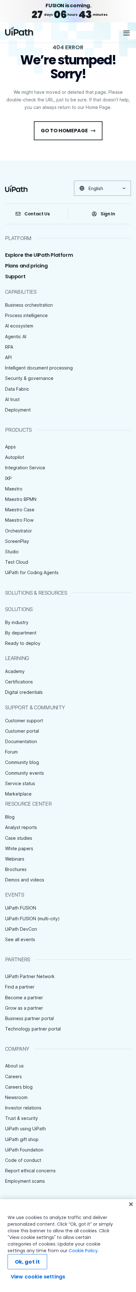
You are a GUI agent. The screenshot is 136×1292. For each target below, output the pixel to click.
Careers (13, 1076)
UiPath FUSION (20, 907)
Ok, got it (27, 1261)
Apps (10, 446)
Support (15, 276)
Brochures (16, 869)
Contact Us (37, 214)
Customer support (24, 720)
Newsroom (16, 1097)
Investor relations (23, 1107)
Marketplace (18, 793)
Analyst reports (21, 827)
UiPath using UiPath (25, 1128)
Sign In (108, 214)
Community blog (22, 762)
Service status (20, 783)
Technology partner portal (33, 1028)
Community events (24, 773)
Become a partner (24, 997)
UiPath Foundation (24, 1149)
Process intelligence (26, 315)
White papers (19, 848)
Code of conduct (23, 1160)
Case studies (18, 838)
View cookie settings (38, 1276)
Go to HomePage (64, 130)
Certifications (19, 681)
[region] (68, 1245)
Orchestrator (18, 530)
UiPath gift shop (22, 1139)
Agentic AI (15, 336)
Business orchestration (29, 305)
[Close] (131, 1204)
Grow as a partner (24, 1008)
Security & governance (29, 378)
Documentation (21, 741)
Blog (10, 817)
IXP (8, 478)
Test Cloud (16, 562)
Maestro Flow (19, 520)
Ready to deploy (22, 643)
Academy (15, 671)
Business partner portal (29, 1018)
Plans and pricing (26, 265)
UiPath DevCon (21, 929)
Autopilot (14, 457)
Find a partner (19, 986)
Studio (12, 551)
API (8, 357)
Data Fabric (17, 389)
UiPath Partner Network (30, 976)
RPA (9, 347)
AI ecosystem (19, 325)
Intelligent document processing (39, 367)
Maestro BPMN (20, 499)
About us (14, 1065)
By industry (16, 622)
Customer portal (22, 731)
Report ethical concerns (30, 1170)
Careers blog (19, 1087)
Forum (11, 751)
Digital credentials (24, 692)
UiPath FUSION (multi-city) (32, 918)
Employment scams (25, 1181)
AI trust (12, 399)
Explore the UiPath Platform (39, 255)
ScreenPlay (17, 541)
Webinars (14, 859)
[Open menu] (127, 33)
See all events (20, 939)
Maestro (13, 488)
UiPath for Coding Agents (32, 572)
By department (20, 632)
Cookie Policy (83, 1250)
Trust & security (21, 1118)
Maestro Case (19, 509)
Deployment (18, 409)
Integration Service (25, 467)
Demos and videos (24, 879)
